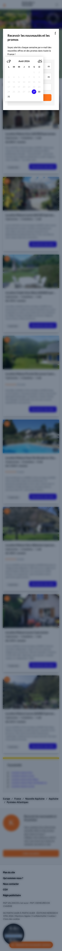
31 (9, 96)
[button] (55, 32)
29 (34, 92)
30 (39, 92)
